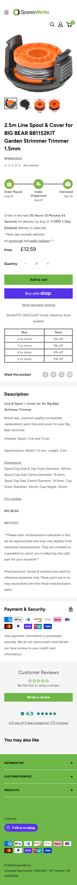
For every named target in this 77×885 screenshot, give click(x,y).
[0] (69, 24)
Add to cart (38, 280)
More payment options (38, 305)
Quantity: (11, 264)
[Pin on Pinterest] (53, 374)
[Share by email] (70, 374)
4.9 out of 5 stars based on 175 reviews (38, 723)
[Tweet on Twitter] (62, 374)
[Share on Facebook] (45, 374)
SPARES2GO (13, 159)
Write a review (38, 697)
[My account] (60, 24)
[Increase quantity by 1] (47, 263)
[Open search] (52, 24)
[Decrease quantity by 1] (25, 263)
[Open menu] (6, 12)
